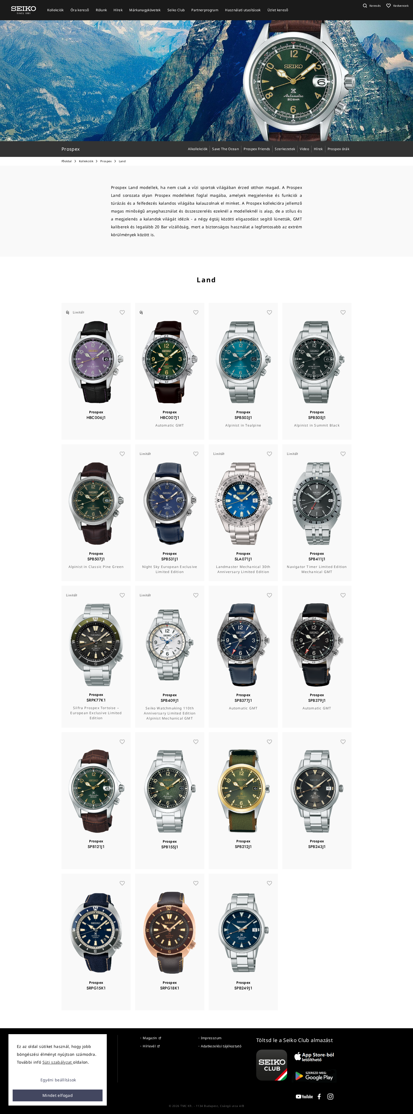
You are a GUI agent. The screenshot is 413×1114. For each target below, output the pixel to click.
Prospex (106, 161)
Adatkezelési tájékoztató (221, 1046)
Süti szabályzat (57, 1062)
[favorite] (122, 312)
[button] (371, 5)
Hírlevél (149, 1046)
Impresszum (211, 1038)
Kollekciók (86, 161)
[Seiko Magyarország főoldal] (23, 9)
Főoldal (67, 161)
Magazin (150, 1038)
